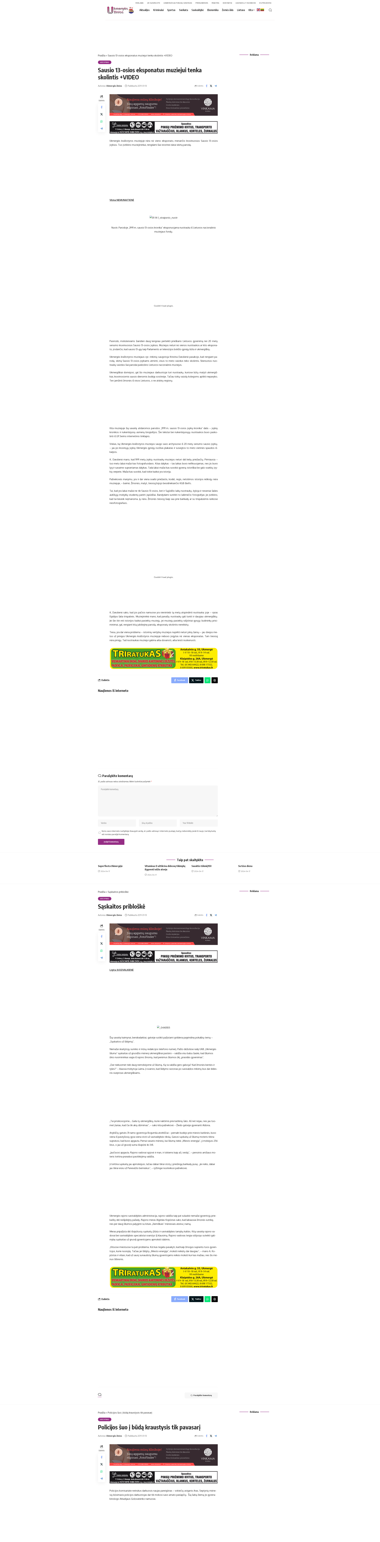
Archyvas (104, 62)
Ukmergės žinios (114, 85)
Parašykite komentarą (202, 1395)
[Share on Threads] (215, 680)
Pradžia (101, 55)
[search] (270, 10)
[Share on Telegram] (216, 86)
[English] (259, 9)
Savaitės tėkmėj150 (201, 866)
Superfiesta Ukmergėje (110, 866)
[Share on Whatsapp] (101, 121)
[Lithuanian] (262, 9)
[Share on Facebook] (206, 86)
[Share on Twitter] (211, 86)
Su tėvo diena (245, 866)
